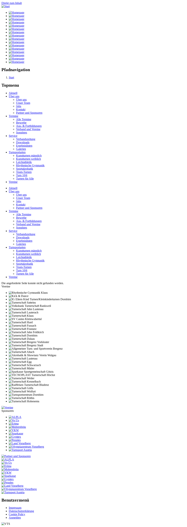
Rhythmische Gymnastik (30, 165)
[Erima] (14, 423)
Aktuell (13, 93)
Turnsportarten (17, 152)
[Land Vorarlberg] (20, 443)
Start (11, 77)
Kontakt (20, 109)
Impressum (15, 507)
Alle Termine (23, 119)
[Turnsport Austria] (20, 449)
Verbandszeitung (25, 139)
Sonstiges (21, 132)
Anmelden (15, 517)
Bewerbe (21, 122)
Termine (13, 116)
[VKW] (14, 430)
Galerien (21, 148)
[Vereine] (7, 407)
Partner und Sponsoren (29, 112)
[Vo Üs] (14, 420)
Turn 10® (21, 175)
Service (13, 135)
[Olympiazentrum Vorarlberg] (26, 446)
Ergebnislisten (24, 145)
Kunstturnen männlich (29, 155)
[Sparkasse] (16, 433)
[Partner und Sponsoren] (16, 456)
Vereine (13, 181)
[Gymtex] (15, 436)
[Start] (5, 6)
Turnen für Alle (25, 178)
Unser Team (23, 102)
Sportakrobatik (24, 168)
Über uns (14, 96)
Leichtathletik (24, 162)
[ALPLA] (15, 417)
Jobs (18, 106)
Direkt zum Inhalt (11, 3)
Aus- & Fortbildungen (29, 125)
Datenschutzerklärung (21, 511)
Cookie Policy (17, 514)
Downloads (22, 142)
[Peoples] (15, 440)
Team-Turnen (24, 172)
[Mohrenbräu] (17, 426)
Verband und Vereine (28, 129)
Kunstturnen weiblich (28, 158)
